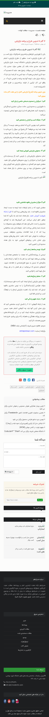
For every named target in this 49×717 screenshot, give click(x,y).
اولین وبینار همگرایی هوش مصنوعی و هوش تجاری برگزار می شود (24, 407)
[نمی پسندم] (43, 35)
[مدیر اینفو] (24, 12)
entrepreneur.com (27, 331)
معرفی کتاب (24, 646)
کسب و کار (14, 387)
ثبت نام (16, 2)
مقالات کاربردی (24, 629)
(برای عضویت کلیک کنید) (23, 597)
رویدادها (24, 625)
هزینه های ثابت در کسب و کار (24, 549)
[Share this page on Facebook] (33, 380)
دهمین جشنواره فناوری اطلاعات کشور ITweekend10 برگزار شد (24, 414)
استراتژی (41, 390)
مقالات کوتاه (23, 30)
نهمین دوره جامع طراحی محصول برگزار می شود (28, 419)
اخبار (24, 621)
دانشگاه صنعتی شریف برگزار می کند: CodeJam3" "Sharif (24, 431)
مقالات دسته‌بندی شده (25, 633)
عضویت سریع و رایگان (24, 370)
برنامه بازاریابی (39, 387)
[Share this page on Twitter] (29, 380)
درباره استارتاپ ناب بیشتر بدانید (24, 526)
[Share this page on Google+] (20, 380)
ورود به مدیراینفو (29, 2)
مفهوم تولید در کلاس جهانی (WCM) (32, 427)
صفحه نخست (40, 30)
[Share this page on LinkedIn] (24, 380)
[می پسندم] (37, 35)
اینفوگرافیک (24, 641)
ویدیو (24, 637)
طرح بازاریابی (29, 387)
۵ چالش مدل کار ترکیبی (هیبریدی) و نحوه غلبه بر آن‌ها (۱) (25, 423)
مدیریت (31, 30)
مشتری (21, 387)
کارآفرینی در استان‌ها (24, 650)
